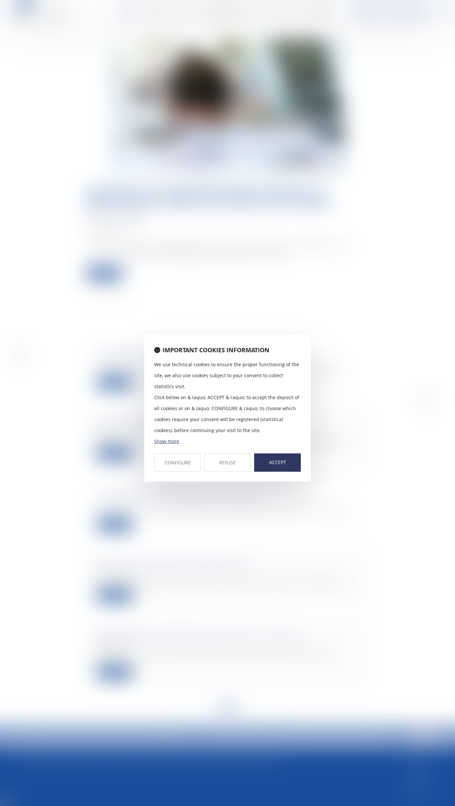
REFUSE (227, 462)
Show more (166, 441)
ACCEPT (277, 462)
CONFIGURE (178, 462)
